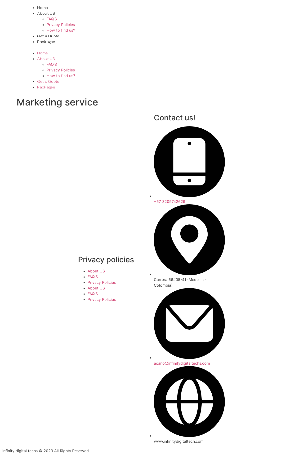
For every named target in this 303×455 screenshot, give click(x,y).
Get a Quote (48, 36)
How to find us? (61, 30)
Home (42, 8)
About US (46, 14)
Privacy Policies (61, 24)
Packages (46, 42)
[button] (143, 47)
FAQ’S (52, 19)
